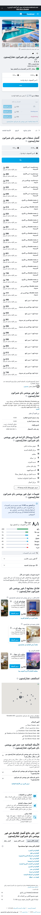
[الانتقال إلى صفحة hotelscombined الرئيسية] (27, 14)
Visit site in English (22, 9)
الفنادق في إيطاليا (34, 877)
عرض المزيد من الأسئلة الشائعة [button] (20, 784)
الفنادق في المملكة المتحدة (31, 874)
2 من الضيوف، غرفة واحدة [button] (28, 80)
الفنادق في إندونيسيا (33, 861)
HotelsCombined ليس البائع (29, 892)
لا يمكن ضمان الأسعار (33, 887)
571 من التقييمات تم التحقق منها (21, 69)
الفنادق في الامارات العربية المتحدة (29, 864)
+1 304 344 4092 (33, 66)
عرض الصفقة (15, 613)
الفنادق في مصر (34, 869)
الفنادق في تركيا (34, 858)
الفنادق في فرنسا (34, 872)
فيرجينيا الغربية (36, 912)
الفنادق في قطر (34, 853)
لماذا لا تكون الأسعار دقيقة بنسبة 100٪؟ (25, 899)
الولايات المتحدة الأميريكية (19, 908)
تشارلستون (25, 912)
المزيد (37, 409)
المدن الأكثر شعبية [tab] (19, 841)
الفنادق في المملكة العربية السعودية (29, 856)
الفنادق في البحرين (33, 866)
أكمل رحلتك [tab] (7, 841)
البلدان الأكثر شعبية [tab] (32, 841)
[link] (29, 618)
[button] (2, 8)
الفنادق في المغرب (33, 850)
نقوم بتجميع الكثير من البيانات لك (28, 896)
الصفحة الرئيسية (32, 908)
